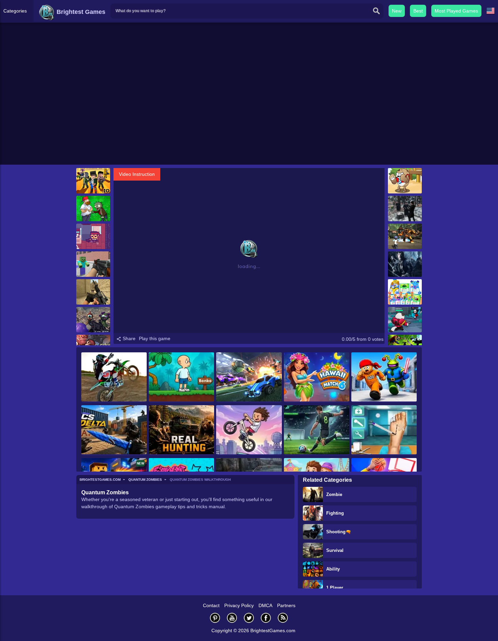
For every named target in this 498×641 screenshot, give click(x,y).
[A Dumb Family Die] (405, 180)
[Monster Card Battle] (405, 292)
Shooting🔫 (338, 531)
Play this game (154, 338)
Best (418, 11)
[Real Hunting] (181, 430)
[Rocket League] (249, 377)
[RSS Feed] (283, 618)
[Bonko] (181, 377)
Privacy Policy (239, 605)
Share (128, 338)
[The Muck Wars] (405, 236)
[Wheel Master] (249, 430)
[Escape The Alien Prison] (384, 377)
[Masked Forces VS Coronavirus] (93, 319)
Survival (335, 550)
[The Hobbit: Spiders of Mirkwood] (405, 264)
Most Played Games (456, 11)
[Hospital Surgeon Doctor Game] (384, 430)
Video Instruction (137, 174)
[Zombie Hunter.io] (93, 180)
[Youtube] (232, 618)
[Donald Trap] (93, 236)
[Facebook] (266, 618)
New (396, 11)
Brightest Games (80, 11)
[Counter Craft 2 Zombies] (93, 264)
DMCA (265, 605)
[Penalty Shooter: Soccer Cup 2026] (316, 430)
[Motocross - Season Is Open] (114, 377)
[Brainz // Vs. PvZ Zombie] (93, 208)
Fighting (335, 513)
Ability (333, 569)
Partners (286, 605)
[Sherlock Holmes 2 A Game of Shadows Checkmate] (405, 208)
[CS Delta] (114, 430)
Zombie (334, 494)
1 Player (334, 587)
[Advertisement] (249, 112)
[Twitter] (249, 618)
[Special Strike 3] (93, 292)
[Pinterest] (215, 618)
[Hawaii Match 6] (316, 377)
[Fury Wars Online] (405, 319)
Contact (211, 605)
